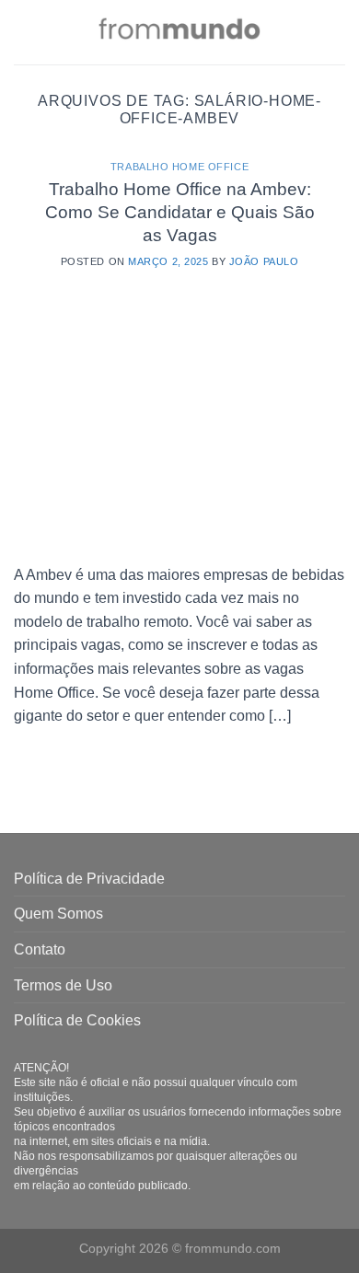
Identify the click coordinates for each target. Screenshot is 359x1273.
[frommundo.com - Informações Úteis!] (179, 32)
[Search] (338, 32)
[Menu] (25, 31)
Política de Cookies (77, 1020)
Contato (39, 949)
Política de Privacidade (89, 878)
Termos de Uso (63, 985)
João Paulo (264, 261)
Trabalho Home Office (179, 166)
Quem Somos (58, 913)
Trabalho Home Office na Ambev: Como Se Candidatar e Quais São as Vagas (180, 212)
